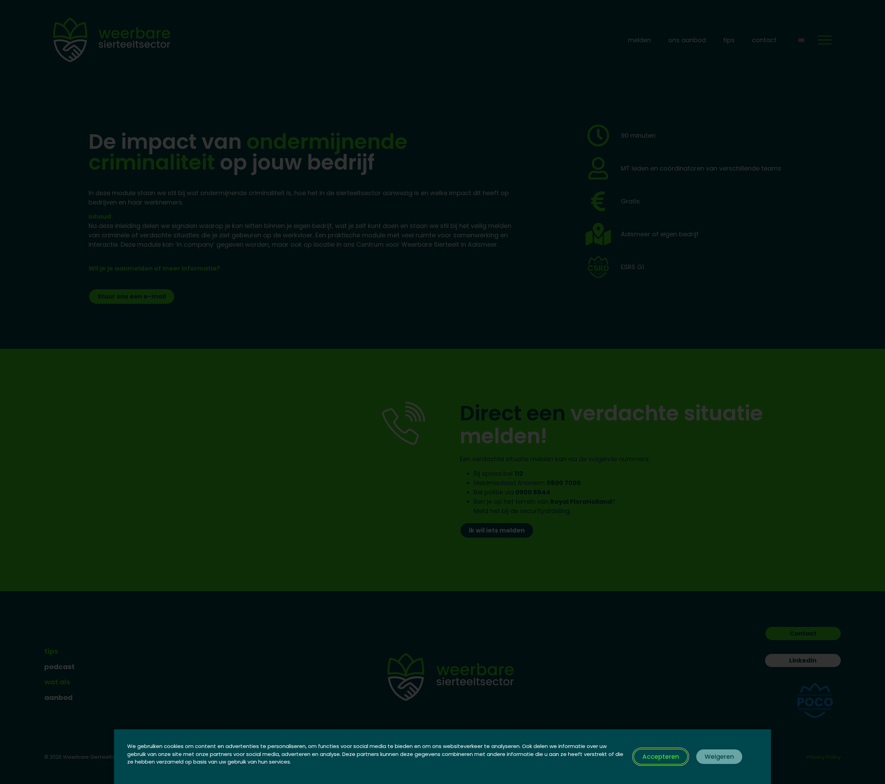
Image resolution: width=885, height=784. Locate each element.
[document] (442, 392)
